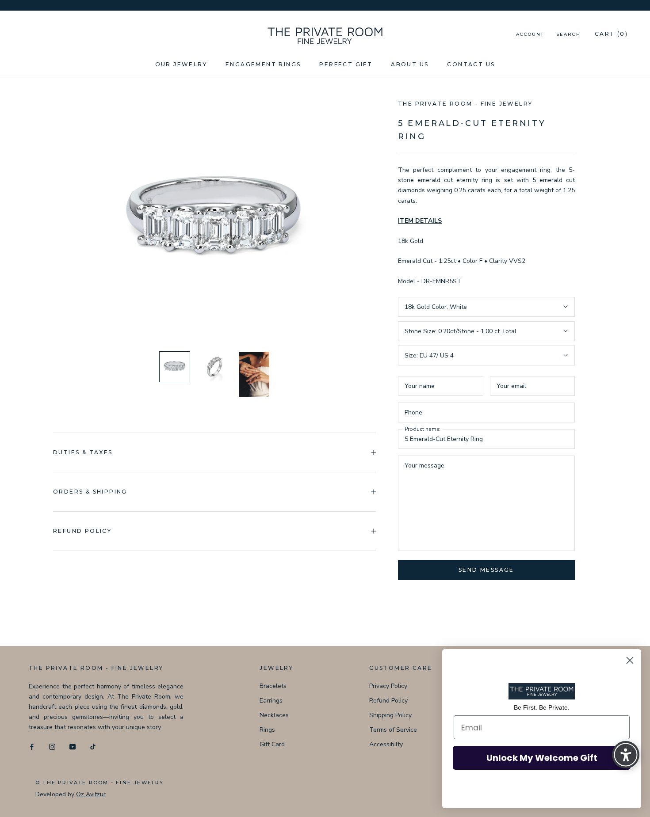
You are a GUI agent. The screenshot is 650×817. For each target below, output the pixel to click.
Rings (267, 730)
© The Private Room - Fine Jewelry (99, 782)
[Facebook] (32, 746)
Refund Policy (388, 700)
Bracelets (273, 686)
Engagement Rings (263, 64)
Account (530, 34)
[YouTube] (72, 746)
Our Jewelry (181, 64)
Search (568, 34)
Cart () (611, 33)
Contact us (471, 64)
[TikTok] (93, 746)
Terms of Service (393, 730)
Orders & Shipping (90, 491)
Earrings (271, 700)
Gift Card (272, 744)
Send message (486, 569)
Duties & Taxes (83, 452)
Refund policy (82, 531)
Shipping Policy (390, 715)
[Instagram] (52, 746)
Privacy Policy (388, 686)
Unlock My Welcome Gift (541, 758)
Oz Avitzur (91, 794)
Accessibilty (386, 744)
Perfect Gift (345, 64)
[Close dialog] (630, 660)
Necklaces (274, 715)
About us (409, 64)
